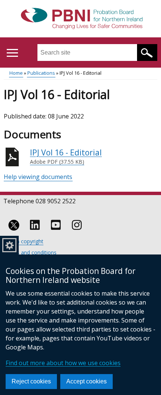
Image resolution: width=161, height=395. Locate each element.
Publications (41, 73)
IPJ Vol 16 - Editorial (66, 156)
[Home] (80, 19)
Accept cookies (86, 381)
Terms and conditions (30, 252)
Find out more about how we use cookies (63, 363)
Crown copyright (23, 241)
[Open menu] (12, 53)
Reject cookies (31, 381)
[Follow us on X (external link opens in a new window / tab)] (13, 225)
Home (16, 73)
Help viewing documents (38, 177)
